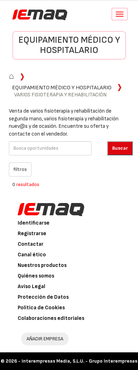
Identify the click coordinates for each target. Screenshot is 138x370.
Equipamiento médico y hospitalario (69, 45)
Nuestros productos (42, 265)
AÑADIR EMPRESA (45, 339)
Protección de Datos (43, 297)
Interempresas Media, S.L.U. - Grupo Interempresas (79, 361)
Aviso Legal (31, 286)
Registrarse (32, 233)
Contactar (31, 244)
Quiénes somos (36, 276)
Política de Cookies (41, 307)
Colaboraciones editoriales (51, 318)
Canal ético (32, 254)
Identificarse (34, 223)
